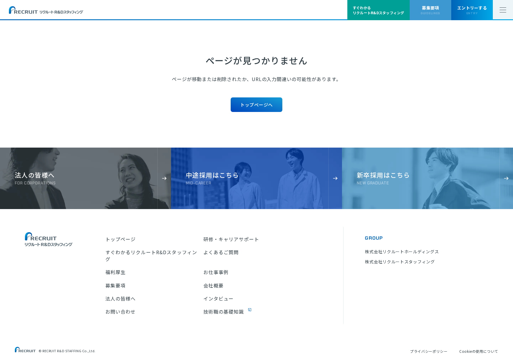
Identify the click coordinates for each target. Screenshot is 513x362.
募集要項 (115, 285)
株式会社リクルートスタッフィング (400, 262)
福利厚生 (115, 272)
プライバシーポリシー (428, 351)
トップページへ (256, 105)
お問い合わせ (120, 311)
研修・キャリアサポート (231, 239)
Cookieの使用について (478, 351)
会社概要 (213, 285)
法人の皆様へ (120, 298)
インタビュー (218, 298)
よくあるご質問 (221, 252)
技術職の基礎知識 (223, 311)
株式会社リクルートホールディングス (402, 251)
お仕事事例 (216, 272)
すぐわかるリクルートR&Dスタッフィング (151, 255)
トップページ (120, 239)
